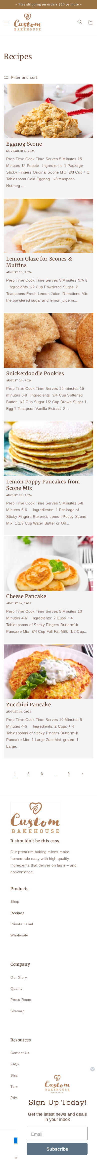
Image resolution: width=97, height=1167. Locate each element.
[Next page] (82, 773)
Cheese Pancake (26, 596)
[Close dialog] (92, 1069)
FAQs (15, 1064)
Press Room (20, 1000)
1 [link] (15, 774)
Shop (14, 901)
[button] (6, 22)
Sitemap (17, 1011)
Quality (16, 988)
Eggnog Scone (24, 144)
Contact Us (19, 1053)
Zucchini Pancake (28, 704)
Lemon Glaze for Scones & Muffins (39, 262)
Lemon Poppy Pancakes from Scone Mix (43, 484)
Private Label (21, 924)
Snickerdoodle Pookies (35, 373)
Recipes (17, 913)
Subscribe (57, 1149)
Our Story (18, 977)
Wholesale (19, 935)
